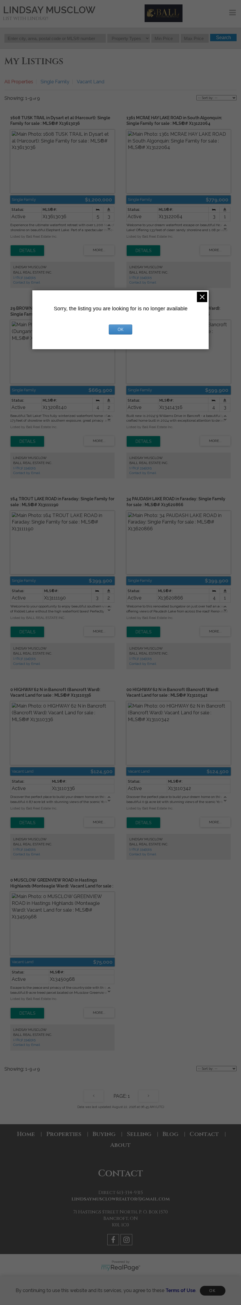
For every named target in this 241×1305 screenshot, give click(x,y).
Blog (170, 1134)
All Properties (18, 82)
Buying (104, 1134)
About (120, 1145)
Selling (139, 1134)
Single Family (55, 82)
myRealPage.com (120, 1268)
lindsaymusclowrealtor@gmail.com (120, 1199)
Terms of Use (180, 1290)
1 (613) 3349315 (24, 277)
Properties (63, 1134)
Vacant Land (90, 82)
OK (212, 1291)
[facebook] (113, 1240)
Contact (204, 1134)
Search (223, 37)
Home (26, 1134)
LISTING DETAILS (27, 250)
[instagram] (127, 1240)
